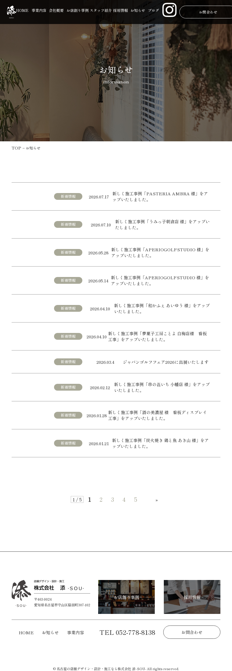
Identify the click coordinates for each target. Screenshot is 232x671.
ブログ (153, 10)
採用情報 (120, 10)
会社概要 (56, 10)
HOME (22, 10)
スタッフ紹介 (101, 10)
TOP (16, 148)
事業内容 (39, 10)
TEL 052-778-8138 (127, 632)
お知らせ (137, 10)
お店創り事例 (77, 10)
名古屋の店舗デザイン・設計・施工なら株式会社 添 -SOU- (101, 668)
